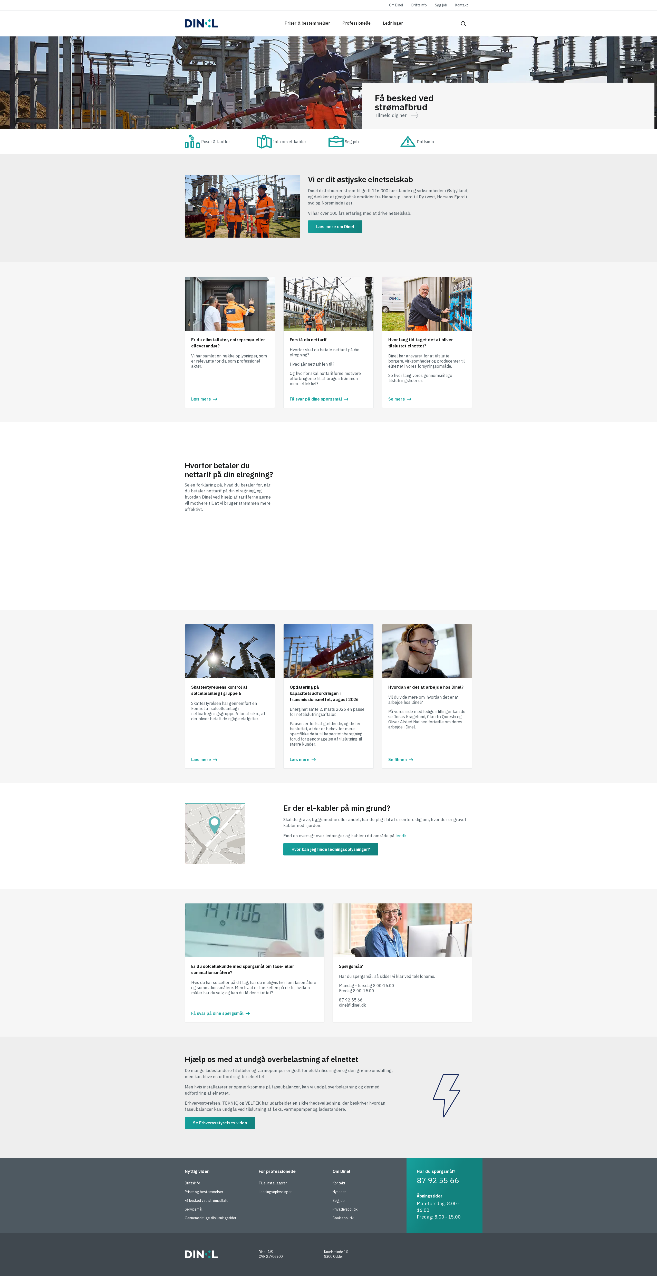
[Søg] (463, 23)
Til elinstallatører (273, 1183)
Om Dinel (396, 5)
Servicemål (193, 1209)
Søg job (441, 5)
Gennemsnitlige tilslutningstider (210, 1218)
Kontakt (461, 5)
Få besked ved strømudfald (206, 1200)
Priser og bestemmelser (204, 1192)
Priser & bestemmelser (307, 23)
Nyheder (339, 1192)
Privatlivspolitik (345, 1209)
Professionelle (356, 23)
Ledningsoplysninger (275, 1192)
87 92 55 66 (438, 1180)
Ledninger (393, 23)
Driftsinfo (419, 5)
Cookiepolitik (343, 1218)
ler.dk (401, 836)
